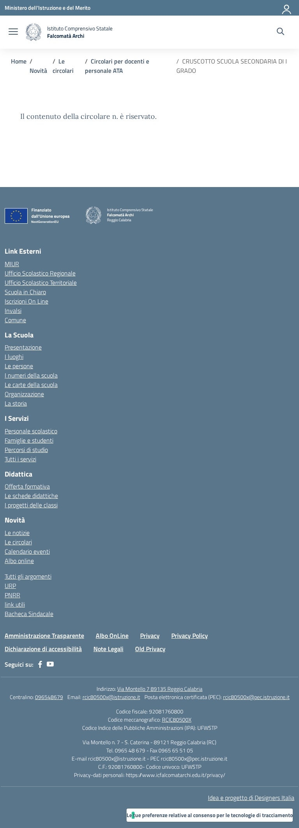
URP (10, 585)
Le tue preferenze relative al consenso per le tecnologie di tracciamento (210, 815)
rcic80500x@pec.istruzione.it (256, 697)
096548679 (49, 697)
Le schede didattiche (31, 495)
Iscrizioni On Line (26, 301)
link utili (15, 604)
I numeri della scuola (31, 375)
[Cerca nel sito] (280, 32)
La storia (16, 403)
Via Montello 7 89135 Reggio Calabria (159, 689)
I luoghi (14, 356)
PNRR (12, 595)
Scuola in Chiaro (25, 292)
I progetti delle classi (31, 505)
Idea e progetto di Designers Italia (251, 797)
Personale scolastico (31, 431)
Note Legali (108, 648)
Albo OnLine (112, 635)
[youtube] (50, 664)
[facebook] (40, 664)
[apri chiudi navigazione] (13, 32)
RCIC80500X (177, 719)
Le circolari (18, 542)
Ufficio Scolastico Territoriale (41, 282)
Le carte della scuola (31, 384)
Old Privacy (150, 648)
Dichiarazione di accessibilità (43, 648)
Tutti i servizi (20, 459)
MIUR (12, 263)
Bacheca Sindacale (29, 613)
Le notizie (17, 532)
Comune (15, 320)
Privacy (150, 635)
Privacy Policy (189, 635)
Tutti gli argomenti (28, 576)
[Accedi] (287, 7)
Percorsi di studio (26, 449)
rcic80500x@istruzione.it (111, 697)
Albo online (19, 560)
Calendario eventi (27, 551)
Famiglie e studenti (29, 440)
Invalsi (13, 310)
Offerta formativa (27, 486)
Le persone (19, 366)
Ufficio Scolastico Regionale (40, 273)
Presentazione (23, 347)
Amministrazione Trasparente (44, 635)
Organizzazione (24, 394)
